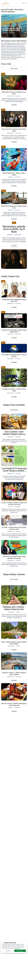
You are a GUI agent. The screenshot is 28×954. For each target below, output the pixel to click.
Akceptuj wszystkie (20, 950)
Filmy (5, 26)
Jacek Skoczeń (5, 32)
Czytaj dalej (14, 245)
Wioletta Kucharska (10, 133)
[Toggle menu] (25, 3)
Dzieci (3, 147)
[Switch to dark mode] (23, 3)
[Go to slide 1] (22, 35)
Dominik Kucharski (10, 96)
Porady (3, 191)
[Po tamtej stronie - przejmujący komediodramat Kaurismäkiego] (14, 26)
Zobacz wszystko (14, 68)
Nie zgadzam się (7, 950)
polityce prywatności (17, 948)
